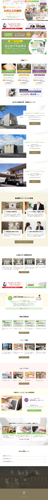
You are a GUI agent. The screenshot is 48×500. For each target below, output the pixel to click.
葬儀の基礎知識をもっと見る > (24, 332)
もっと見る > (24, 272)
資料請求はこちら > (34, 410)
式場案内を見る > (34, 123)
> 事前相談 (29, 1)
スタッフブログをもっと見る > (24, 383)
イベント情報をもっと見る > (24, 357)
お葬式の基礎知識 (17, 483)
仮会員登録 (7, 482)
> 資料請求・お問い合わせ (35, 1)
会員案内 (7, 481)
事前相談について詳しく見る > (24, 308)
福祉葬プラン (27, 475)
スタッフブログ (16, 482)
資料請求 (7, 480)
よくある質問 (16, 479)
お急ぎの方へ (43, 3)
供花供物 (25, 479)
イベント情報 (16, 481)
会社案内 (25, 480)
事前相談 (7, 479)
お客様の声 (16, 480)
